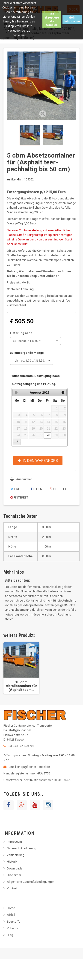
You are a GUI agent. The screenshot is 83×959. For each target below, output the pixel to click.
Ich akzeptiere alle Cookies (51, 19)
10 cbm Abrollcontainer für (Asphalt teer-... (21, 686)
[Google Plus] (22, 805)
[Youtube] (35, 805)
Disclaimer (14, 875)
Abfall (11, 914)
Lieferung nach (21, 333)
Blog (10, 935)
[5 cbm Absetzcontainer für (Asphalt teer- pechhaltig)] (30, 135)
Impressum (14, 841)
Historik (12, 861)
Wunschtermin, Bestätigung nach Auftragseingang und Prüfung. (36, 380)
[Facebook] (8, 805)
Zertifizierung (15, 855)
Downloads (14, 868)
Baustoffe (13, 921)
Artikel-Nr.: (15, 179)
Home (11, 908)
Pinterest (20, 497)
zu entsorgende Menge (27, 352)
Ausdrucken (24, 479)
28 (48, 435)
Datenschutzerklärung (21, 848)
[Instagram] (48, 805)
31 (18, 442)
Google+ (59, 489)
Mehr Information (72, 19)
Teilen (37, 489)
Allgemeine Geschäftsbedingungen (30, 881)
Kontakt (12, 888)
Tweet (18, 489)
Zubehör (12, 928)
